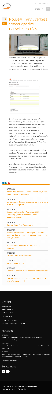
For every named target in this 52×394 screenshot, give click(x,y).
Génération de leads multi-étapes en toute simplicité (27, 271)
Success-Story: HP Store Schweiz (19, 255)
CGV (3, 386)
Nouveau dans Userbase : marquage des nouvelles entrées (28, 24)
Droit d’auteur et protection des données (22, 386)
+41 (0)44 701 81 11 (41, 4)
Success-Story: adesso (15, 263)
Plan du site (22, 389)
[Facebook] (8, 371)
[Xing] (6, 183)
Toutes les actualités (9, 360)
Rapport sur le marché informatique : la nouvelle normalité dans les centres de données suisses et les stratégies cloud (27, 235)
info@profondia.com (9, 320)
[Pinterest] (9, 183)
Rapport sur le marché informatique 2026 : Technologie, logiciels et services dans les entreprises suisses (23, 215)
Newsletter (8, 330)
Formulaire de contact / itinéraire (13, 323)
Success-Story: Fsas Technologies (20, 225)
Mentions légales (9, 389)
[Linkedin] (3, 183)
